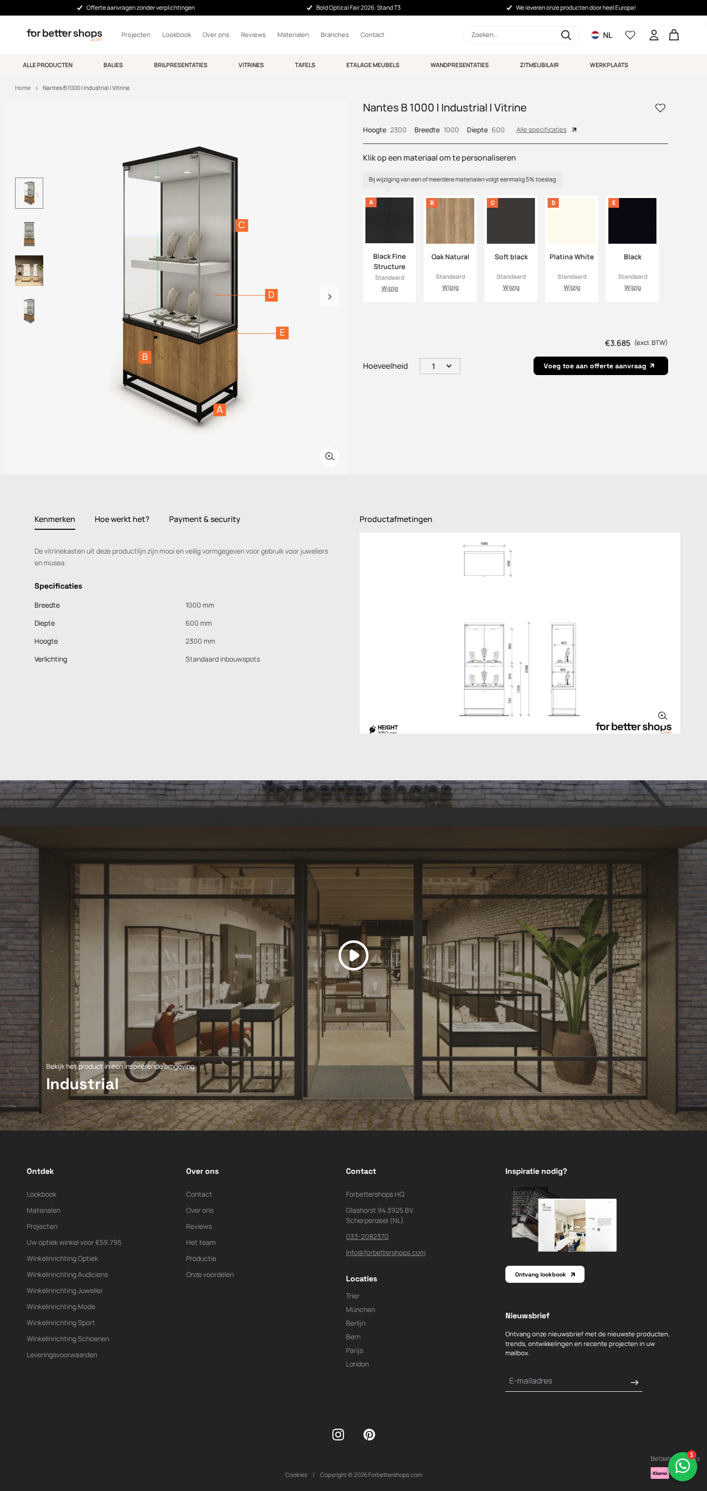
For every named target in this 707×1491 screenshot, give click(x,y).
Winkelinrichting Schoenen (68, 1338)
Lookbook (176, 34)
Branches (335, 34)
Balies (113, 65)
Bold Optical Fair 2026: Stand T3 (358, 7)
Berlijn (355, 1323)
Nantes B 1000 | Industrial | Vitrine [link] (86, 88)
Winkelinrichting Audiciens (67, 1274)
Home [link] (23, 88)
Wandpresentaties (460, 65)
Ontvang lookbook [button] (540, 1274)
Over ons (216, 34)
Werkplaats (609, 65)
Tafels (305, 65)
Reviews (253, 34)
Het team (201, 1242)
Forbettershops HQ (375, 1194)
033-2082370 (367, 1236)
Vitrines (251, 65)
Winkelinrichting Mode (61, 1306)
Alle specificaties (542, 129)
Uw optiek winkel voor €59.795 (74, 1242)
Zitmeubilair (539, 65)
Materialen (293, 34)
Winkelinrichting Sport (61, 1322)
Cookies (296, 1475)
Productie (201, 1258)
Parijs (354, 1350)
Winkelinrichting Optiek (62, 1258)
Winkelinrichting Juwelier (65, 1290)
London (357, 1363)
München (360, 1309)
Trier (353, 1295)
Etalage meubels (372, 65)
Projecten (136, 34)
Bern (353, 1336)
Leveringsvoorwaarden (62, 1354)
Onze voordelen (210, 1274)
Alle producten (47, 65)
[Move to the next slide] (330, 297)
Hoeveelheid (385, 365)
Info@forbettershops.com (386, 1252)
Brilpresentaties (180, 65)
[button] (521, 35)
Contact (372, 34)
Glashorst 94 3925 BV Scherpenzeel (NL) (379, 1215)
